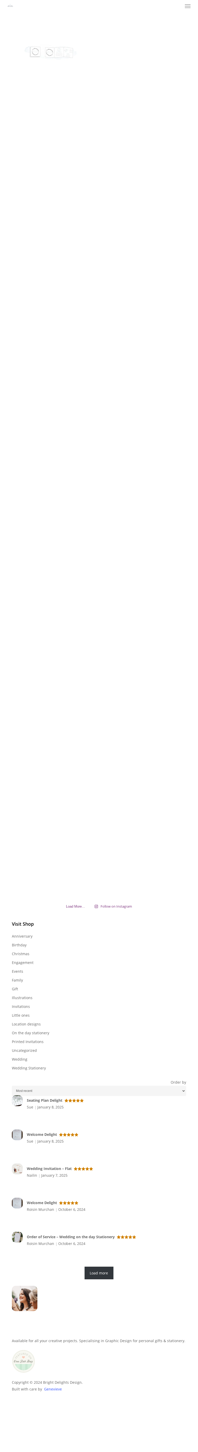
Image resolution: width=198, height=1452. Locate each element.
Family (17, 980)
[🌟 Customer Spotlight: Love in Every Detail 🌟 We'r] (40, 188)
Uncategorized (24, 1050)
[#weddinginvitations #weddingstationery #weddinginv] (40, 662)
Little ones (21, 1015)
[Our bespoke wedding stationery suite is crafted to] (40, 555)
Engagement (23, 962)
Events (17, 971)
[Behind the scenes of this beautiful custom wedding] (99, 539)
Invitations (21, 1006)
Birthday (19, 944)
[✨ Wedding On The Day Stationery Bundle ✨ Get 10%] (158, 696)
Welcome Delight (42, 1134)
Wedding (19, 1059)
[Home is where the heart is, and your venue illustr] (158, 525)
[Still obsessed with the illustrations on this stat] (99, 157)
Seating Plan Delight (44, 1100)
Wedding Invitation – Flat (49, 1168)
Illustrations (22, 997)
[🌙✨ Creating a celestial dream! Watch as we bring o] (40, 344)
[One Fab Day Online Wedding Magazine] (23, 1375)
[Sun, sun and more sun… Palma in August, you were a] (158, 151)
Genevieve (53, 1389)
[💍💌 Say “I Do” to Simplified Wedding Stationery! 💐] (99, 378)
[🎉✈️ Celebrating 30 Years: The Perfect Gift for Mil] (99, 763)
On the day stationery (30, 1032)
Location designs (26, 1024)
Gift (15, 988)
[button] (188, 6)
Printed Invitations (28, 1041)
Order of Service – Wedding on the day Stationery (71, 1236)
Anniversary (22, 936)
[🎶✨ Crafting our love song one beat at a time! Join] (158, 331)
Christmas (20, 953)
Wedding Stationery (29, 1068)
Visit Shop (23, 924)
